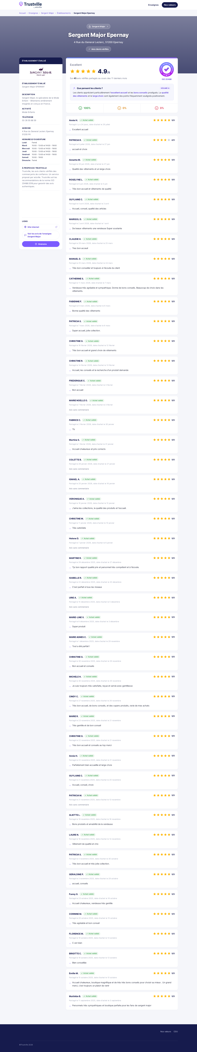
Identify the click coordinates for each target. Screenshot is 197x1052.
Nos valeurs (170, 5)
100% (87, 108)
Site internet (33, 227)
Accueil (22, 13)
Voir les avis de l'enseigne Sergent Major (39, 235)
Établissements (64, 13)
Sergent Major (47, 13)
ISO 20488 (166, 79)
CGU (176, 1031)
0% (124, 108)
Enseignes (153, 5)
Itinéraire (42, 244)
